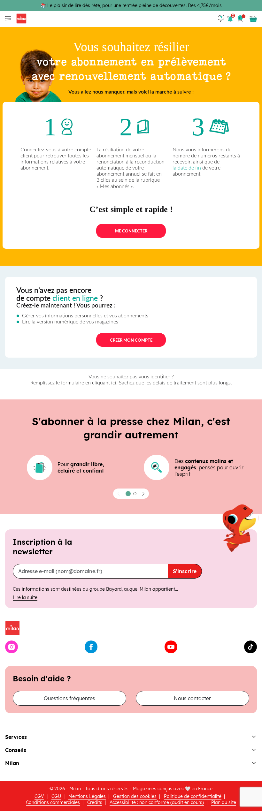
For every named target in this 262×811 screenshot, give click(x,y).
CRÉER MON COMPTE (131, 340)
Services (16, 737)
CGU (56, 796)
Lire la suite (25, 597)
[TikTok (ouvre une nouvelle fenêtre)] (250, 646)
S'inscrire (184, 571)
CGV (39, 796)
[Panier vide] (253, 19)
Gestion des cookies (135, 796)
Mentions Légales (87, 796)
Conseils (15, 750)
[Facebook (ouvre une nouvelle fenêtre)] (91, 646)
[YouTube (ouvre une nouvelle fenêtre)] (171, 646)
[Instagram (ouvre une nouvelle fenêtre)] (11, 646)
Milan (12, 763)
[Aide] (221, 18)
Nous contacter (192, 698)
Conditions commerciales (53, 802)
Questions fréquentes (69, 698)
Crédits (94, 802)
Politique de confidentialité (192, 796)
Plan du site (223, 802)
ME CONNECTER (131, 231)
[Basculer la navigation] (7, 18)
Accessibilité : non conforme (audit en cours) (157, 802)
